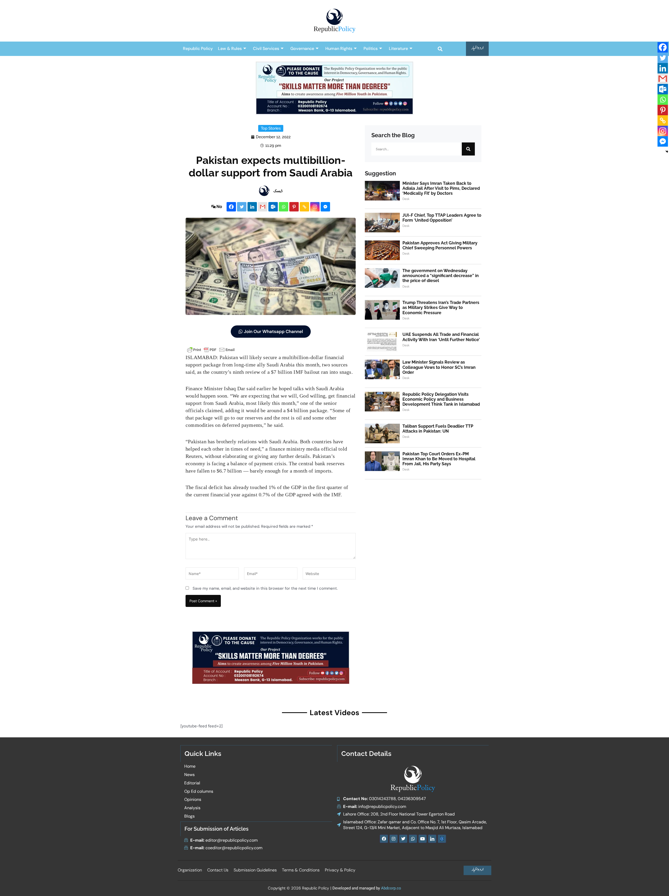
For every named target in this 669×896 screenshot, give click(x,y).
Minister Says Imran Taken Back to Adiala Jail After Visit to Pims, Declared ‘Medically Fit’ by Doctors (441, 188)
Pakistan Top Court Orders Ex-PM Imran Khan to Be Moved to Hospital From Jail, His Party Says (438, 458)
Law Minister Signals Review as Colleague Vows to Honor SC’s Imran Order (439, 367)
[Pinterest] (294, 206)
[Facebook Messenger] (325, 206)
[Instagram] (315, 206)
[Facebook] (231, 206)
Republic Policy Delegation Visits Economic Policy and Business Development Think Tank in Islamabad (441, 399)
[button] (440, 48)
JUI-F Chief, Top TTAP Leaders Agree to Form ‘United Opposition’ (441, 218)
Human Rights (338, 48)
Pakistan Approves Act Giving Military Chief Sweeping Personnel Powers (439, 245)
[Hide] (667, 152)
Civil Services (266, 48)
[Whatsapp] (283, 206)
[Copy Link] (304, 206)
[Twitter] (241, 206)
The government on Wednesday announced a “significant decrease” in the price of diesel (440, 275)
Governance (302, 48)
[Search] (468, 149)
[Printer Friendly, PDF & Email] (211, 349)
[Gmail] (262, 206)
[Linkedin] (252, 206)
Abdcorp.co (391, 888)
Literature (398, 48)
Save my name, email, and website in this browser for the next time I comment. (265, 588)
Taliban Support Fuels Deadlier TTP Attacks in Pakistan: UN (437, 429)
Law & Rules (230, 48)
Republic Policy (198, 48)
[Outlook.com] (273, 206)
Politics (371, 48)
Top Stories (271, 128)
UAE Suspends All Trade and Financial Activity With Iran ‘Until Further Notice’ (441, 337)
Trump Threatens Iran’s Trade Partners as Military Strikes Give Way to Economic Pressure (440, 307)
